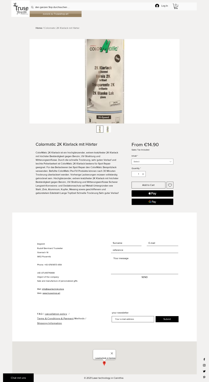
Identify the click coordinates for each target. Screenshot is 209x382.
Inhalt (135, 156)
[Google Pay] (152, 202)
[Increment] (143, 174)
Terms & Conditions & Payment (55, 318)
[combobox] (152, 162)
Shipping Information (49, 323)
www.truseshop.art (51, 293)
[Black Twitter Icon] (204, 371)
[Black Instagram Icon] (204, 365)
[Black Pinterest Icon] (204, 377)
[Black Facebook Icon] (204, 359)
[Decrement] (134, 174)
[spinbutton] (138, 174)
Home (39, 28)
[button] (176, 6)
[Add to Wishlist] (170, 185)
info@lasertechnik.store (53, 289)
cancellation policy (56, 314)
